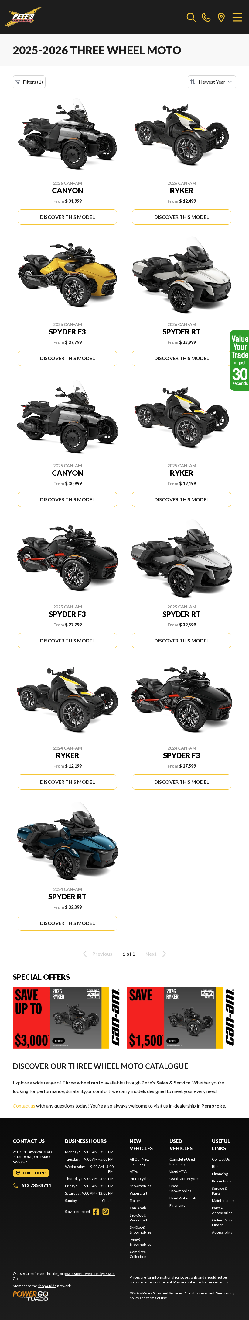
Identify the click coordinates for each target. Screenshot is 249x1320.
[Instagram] (105, 1211)
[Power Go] (66, 1296)
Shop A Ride (47, 1285)
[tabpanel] (89, 1176)
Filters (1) (33, 82)
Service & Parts (219, 1191)
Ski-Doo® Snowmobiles (141, 1229)
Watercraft (138, 1193)
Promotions (221, 1181)
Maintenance (223, 1200)
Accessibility (222, 1232)
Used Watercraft (182, 1198)
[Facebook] (96, 1211)
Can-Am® (138, 1208)
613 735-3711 (36, 1185)
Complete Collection (138, 1254)
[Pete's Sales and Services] (23, 17)
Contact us (24, 1105)
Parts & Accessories (222, 1210)
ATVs (134, 1171)
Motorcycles (140, 1178)
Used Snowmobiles (180, 1188)
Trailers (136, 1200)
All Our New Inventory (139, 1161)
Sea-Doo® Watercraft (138, 1217)
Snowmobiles (141, 1186)
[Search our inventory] (191, 17)
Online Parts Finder (222, 1222)
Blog (215, 1166)
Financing (177, 1205)
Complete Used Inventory (182, 1161)
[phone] (206, 17)
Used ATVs (178, 1171)
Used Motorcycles (184, 1178)
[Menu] (237, 17)
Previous (102, 954)
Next (151, 954)
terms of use (156, 1298)
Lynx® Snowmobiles (141, 1242)
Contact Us (221, 1159)
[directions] (221, 17)
